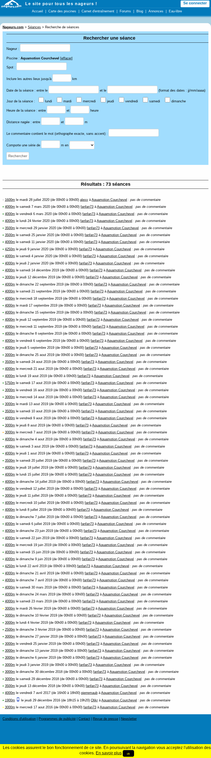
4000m (10, 207)
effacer (66, 58)
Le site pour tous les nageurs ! (61, 4)
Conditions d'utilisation (19, 719)
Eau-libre (175, 11)
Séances (34, 27)
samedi (154, 101)
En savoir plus (109, 753)
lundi (48, 101)
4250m (10, 249)
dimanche (178, 101)
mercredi (89, 101)
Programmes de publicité (57, 719)
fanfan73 (87, 207)
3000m (10, 277)
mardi (67, 101)
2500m (10, 629)
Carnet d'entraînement (98, 11)
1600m (10, 200)
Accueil (37, 11)
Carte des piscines (62, 11)
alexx (84, 200)
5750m (10, 383)
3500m (10, 228)
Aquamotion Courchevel (109, 200)
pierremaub (89, 693)
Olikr (94, 700)
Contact (84, 719)
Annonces (155, 11)
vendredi (131, 101)
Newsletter (129, 719)
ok (128, 753)
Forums (125, 11)
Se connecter (195, 3)
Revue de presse (105, 719)
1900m (10, 700)
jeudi (110, 101)
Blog (139, 11)
